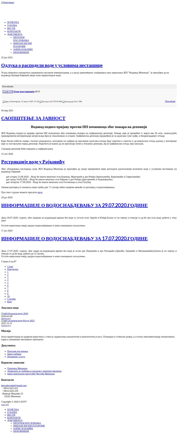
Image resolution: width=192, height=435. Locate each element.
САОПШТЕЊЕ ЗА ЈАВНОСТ (33, 118)
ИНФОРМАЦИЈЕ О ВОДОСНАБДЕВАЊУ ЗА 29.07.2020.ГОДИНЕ (74, 205)
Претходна (12, 269)
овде (40, 192)
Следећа (11, 299)
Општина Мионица (17, 368)
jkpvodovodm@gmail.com (14, 385)
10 (8, 296)
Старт (10, 266)
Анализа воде (6, 318)
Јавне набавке (14, 354)
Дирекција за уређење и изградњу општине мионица (34, 371)
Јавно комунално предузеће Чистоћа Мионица (31, 374)
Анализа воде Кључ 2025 (21, 320)
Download (170, 101)
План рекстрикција (24, 91)
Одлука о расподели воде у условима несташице (52, 65)
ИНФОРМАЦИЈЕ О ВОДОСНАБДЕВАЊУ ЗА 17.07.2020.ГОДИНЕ (74, 238)
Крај (9, 301)
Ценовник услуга (16, 356)
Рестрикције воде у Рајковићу (33, 161)
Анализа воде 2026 (18, 313)
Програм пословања (17, 351)
